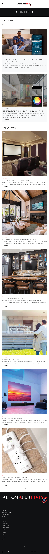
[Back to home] (24, 4)
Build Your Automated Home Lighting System (13, 298)
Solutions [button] (4, 532)
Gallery (3, 537)
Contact (3, 542)
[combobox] (24, 25)
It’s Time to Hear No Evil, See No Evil (11, 359)
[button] (2, 4)
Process (4, 521)
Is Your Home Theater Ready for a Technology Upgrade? (16, 180)
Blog (4, 529)
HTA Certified (6, 525)
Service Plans (6, 523)
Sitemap (39, 551)
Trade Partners (6, 527)
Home (3, 516)
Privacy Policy (44, 551)
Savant (3, 534)
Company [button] (4, 518)
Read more (7, 70)
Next (24, 488)
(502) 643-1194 (5, 514)
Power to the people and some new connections (14, 477)
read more (6, 186)
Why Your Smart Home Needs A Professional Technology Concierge (19, 239)
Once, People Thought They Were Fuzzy (12, 418)
